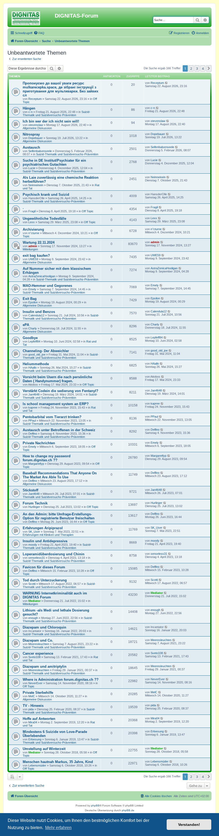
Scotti (32, 583)
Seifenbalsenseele (40, 151)
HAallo (32, 367)
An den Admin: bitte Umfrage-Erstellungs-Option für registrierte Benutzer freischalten (59, 516)
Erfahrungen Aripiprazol (43, 528)
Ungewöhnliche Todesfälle (44, 219)
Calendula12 (36, 315)
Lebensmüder (37, 765)
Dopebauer (35, 138)
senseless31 (36, 557)
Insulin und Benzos (39, 312)
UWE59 (33, 259)
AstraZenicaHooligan (41, 276)
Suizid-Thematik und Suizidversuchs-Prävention (56, 113)
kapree (32, 407)
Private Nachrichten (39, 443)
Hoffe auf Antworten (39, 719)
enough (33, 617)
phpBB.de (128, 810)
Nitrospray (31, 134)
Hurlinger (34, 506)
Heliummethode (36, 364)
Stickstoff (30, 490)
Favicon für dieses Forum (44, 567)
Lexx (31, 222)
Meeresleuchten (38, 644)
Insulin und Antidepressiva (45, 541)
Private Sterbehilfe (38, 693)
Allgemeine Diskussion (37, 128)
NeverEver (35, 683)
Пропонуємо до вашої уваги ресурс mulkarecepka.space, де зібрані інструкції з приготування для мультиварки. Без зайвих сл (60, 89)
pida (31, 709)
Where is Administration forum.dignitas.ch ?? (61, 680)
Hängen (29, 108)
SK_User (34, 531)
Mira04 (32, 722)
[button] (209, 68)
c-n (30, 111)
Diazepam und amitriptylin (45, 666)
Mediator (34, 600)
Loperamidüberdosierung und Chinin (53, 554)
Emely (32, 289)
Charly (32, 328)
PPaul (32, 420)
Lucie (31, 168)
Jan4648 (34, 394)
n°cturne (33, 233)
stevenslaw (35, 125)
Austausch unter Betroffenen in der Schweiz (59, 430)
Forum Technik (35, 503)
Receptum (35, 98)
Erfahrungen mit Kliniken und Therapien (48, 534)
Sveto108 (34, 657)
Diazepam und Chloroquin (44, 627)
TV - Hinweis (33, 706)
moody (32, 544)
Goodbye (30, 338)
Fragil (32, 211)
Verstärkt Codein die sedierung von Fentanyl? (60, 391)
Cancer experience (38, 653)
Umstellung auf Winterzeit (44, 749)
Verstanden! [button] (189, 824)
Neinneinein (35, 185)
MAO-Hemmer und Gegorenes (47, 286)
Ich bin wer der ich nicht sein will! (51, 121)
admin (32, 246)
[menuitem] (39, 33)
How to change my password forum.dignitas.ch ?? (47, 458)
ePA (26, 325)
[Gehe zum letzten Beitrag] (166, 82)
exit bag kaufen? (36, 256)
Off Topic (87, 211)
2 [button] (191, 68)
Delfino (32, 433)
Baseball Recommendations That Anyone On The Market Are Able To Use (60, 475)
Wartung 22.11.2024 (38, 242)
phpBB (95, 805)
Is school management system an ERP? (56, 404)
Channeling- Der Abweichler (46, 351)
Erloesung (34, 739)
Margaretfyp (36, 463)
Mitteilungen (30, 249)
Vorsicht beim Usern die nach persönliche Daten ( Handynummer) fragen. (57, 379)
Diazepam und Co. (38, 640)
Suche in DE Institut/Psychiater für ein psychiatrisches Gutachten (54, 162)
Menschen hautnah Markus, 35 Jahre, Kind (58, 762)
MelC (31, 696)
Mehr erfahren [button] (58, 827)
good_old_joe (36, 354)
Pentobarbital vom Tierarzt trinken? (52, 417)
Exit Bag (30, 299)
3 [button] (197, 68)
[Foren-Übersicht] (32, 17)
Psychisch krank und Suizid (46, 195)
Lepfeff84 (34, 341)
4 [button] (203, 68)
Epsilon (33, 302)
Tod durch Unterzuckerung (45, 580)
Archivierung (33, 229)
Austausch (31, 147)
